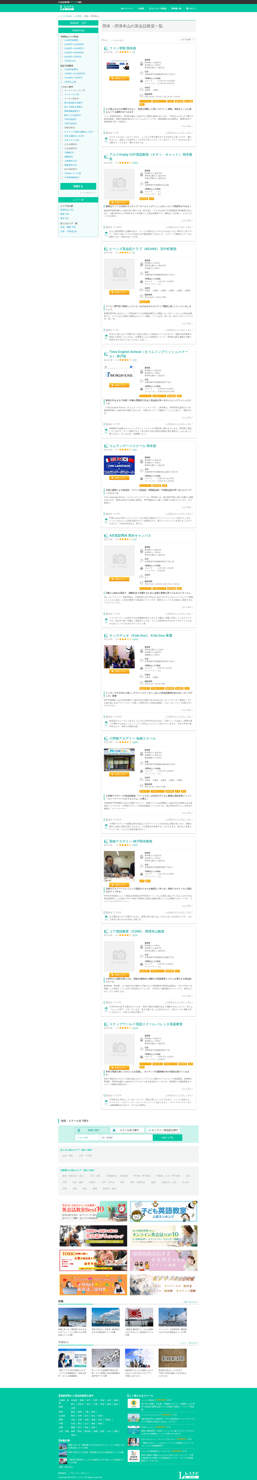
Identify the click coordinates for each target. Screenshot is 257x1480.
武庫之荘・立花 (168, 1182)
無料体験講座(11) (72, 111)
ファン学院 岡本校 (122, 48)
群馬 (109, 1404)
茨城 (102, 1404)
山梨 (73, 1408)
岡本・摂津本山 (137, 1182)
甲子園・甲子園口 (142, 1175)
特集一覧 (177, 8)
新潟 (73, 1415)
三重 (87, 1412)
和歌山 (108, 1419)
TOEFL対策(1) (70, 123)
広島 (73, 1423)
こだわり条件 (82, 1137)
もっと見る (186, 126)
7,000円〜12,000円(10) (74, 73)
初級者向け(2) (70, 165)
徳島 (93, 1427)
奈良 (100, 1419)
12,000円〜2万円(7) (73, 77)
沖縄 (73, 1435)
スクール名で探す (129, 1130)
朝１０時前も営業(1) (73, 107)
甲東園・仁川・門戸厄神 (168, 1175)
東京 (73, 1404)
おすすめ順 (186, 39)
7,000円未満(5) (71, 69)
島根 (100, 1423)
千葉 (95, 1404)
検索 (142, 8)
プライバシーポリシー (80, 1473)
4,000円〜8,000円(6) (74, 52)
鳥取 (93, 1423)
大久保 (185, 1182)
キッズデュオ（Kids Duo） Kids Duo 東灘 (140, 635)
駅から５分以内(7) (72, 115)
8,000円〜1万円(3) (72, 56)
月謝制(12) (69, 152)
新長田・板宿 (109, 1188)
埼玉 (89, 1404)
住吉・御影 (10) (68, 227)
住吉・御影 (67, 1155)
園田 (95, 1188)
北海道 (74, 1400)
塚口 (188, 1175)
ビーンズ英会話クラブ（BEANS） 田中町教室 (143, 249)
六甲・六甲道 (85, 1155)
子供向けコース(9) (72, 173)
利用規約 (62, 1473)
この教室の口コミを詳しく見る (178, 132)
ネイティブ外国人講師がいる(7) (78, 131)
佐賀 (102, 1431)
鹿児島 (88, 1431)
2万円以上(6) (70, 82)
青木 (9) (64, 218)
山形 (109, 1400)
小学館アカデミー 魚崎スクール (132, 738)
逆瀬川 (92, 1182)
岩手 (89, 1400)
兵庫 (80, 1419)
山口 (87, 1423)
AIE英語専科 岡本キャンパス (130, 535)
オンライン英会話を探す (165, 1130)
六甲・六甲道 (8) (68, 231)
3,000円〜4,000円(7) (74, 48)
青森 (82, 1400)
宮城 (102, 1400)
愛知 (73, 1412)
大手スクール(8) (71, 140)
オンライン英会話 (158, 8)
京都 (87, 1419)
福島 (116, 1400)
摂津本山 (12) (66, 209)
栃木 (116, 1404)
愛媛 (73, 1427)
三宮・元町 (95, 1175)
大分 (109, 1431)
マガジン (192, 8)
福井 (100, 1415)
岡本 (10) (64, 214)
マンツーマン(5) (71, 94)
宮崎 (116, 1431)
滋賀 (93, 1419)
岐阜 (93, 1412)
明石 (85, 1188)
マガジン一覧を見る (188, 1343)
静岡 (80, 1412)
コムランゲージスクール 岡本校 (132, 446)
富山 (93, 1415)
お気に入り (120, 78)
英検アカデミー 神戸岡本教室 (130, 841)
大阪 (73, 1419)
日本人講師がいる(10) (74, 136)
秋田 (95, 1400)
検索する (78, 186)
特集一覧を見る (190, 1302)
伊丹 (122, 1182)
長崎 (95, 1431)
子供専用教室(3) (71, 177)
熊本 (80, 1431)
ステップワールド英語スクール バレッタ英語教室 (146, 1024)
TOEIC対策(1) (70, 119)
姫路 (153, 1182)
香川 (80, 1427)
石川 (87, 1415)
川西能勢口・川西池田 (117, 1175)
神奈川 (81, 1404)
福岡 (73, 1431)
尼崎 (75, 1188)
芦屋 (64, 1182)
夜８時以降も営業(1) (73, 102)
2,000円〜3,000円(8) (74, 44)
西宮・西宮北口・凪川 (73, 1175)
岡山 (80, 1423)
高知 (87, 1427)
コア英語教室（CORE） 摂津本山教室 (136, 931)
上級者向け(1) (70, 161)
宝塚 (64, 1188)
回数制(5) (68, 156)
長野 (80, 1415)
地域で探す (94, 1130)
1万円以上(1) (70, 61)
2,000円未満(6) (71, 40)
